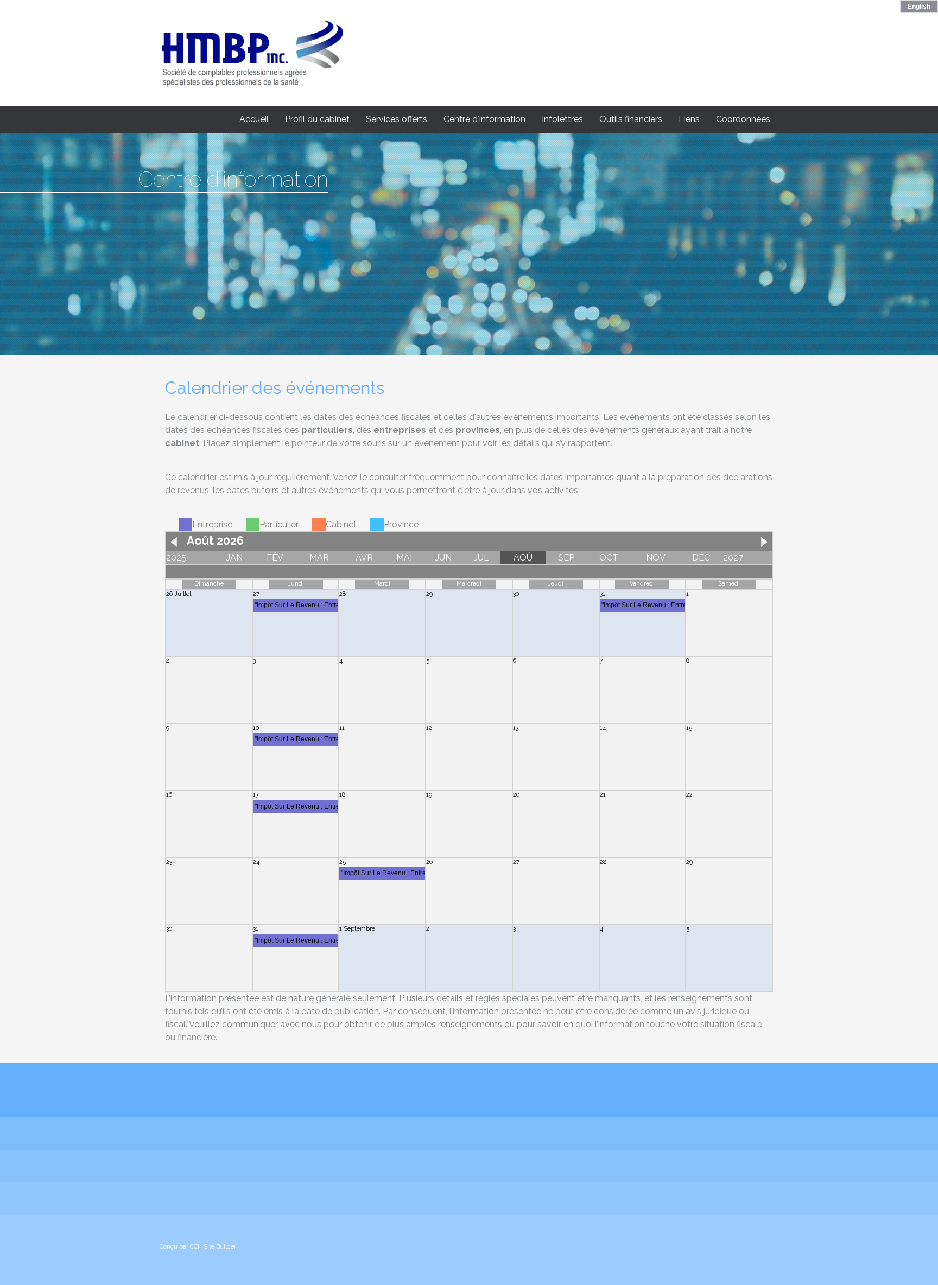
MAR (319, 557)
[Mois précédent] (176, 541)
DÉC (701, 557)
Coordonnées (743, 119)
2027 (733, 557)
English (919, 6)
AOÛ (523, 557)
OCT (608, 557)
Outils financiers (630, 119)
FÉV (275, 557)
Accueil (254, 119)
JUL (481, 557)
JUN (443, 557)
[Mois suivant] (761, 541)
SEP (566, 557)
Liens (689, 119)
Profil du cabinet (317, 119)
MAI (404, 557)
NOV (656, 557)
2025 (176, 557)
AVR (364, 557)
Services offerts (396, 119)
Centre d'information (484, 119)
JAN (234, 557)
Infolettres (562, 119)
